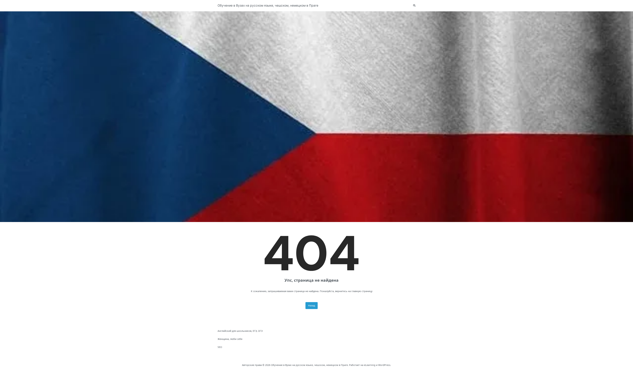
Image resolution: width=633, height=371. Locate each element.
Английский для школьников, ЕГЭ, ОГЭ (240, 330)
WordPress (384, 365)
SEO (220, 347)
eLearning (369, 365)
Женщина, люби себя (230, 339)
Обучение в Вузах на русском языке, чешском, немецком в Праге (268, 5)
